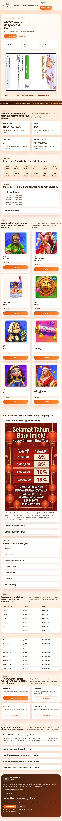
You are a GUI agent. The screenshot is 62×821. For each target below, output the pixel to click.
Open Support (46, 715)
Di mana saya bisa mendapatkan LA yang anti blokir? (21, 761)
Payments (30, 5)
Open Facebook (16, 715)
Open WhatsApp (46, 698)
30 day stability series (12, 192)
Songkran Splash (10, 567)
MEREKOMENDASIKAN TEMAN (15, 526)
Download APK (46, 7)
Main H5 (22, 36)
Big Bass (7, 549)
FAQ (36, 5)
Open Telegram (16, 698)
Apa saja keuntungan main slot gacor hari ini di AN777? (21, 767)
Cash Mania (9, 579)
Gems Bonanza (10, 573)
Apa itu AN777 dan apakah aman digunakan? (18, 735)
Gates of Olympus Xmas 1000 (14, 561)
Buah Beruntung (10, 585)
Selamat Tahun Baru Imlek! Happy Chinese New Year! (23, 421)
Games (24, 5)
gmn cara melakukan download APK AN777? (18, 749)
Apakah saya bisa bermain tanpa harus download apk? (21, 755)
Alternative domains (12, 211)
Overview (17, 5)
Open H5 (44, 3)
